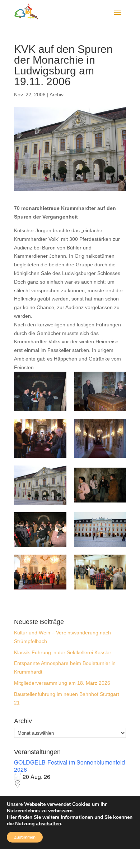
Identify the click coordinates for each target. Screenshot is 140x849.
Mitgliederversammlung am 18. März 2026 (62, 683)
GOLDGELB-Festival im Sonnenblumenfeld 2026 (69, 766)
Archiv (57, 94)
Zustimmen (25, 837)
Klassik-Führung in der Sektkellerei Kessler (62, 652)
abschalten (48, 824)
